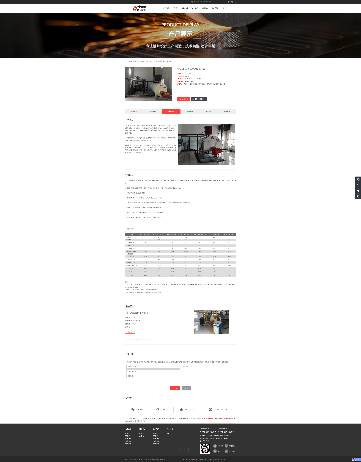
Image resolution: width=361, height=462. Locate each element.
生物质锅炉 (167, 418)
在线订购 (227, 111)
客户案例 (195, 8)
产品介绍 (134, 111)
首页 (136, 61)
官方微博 (232, 451)
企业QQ (220, 451)
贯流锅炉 (144, 418)
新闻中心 (205, 8)
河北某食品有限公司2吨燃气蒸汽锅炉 (140, 313)
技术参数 (171, 111)
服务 (224, 8)
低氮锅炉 (137, 418)
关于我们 (166, 8)
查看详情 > (129, 332)
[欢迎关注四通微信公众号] (232, 2)
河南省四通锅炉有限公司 (140, 8)
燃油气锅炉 (149, 61)
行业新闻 (141, 436)
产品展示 (176, 8)
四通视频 (232, 446)
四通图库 (220, 446)
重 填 (186, 388)
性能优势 (153, 111)
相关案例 (190, 111)
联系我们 (215, 8)
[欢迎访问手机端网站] (235, 2)
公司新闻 (141, 433)
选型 (168, 433)
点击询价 (185, 99)
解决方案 (185, 8)
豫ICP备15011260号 (136, 459)
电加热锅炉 (159, 418)
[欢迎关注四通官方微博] (229, 2)
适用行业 (209, 111)
